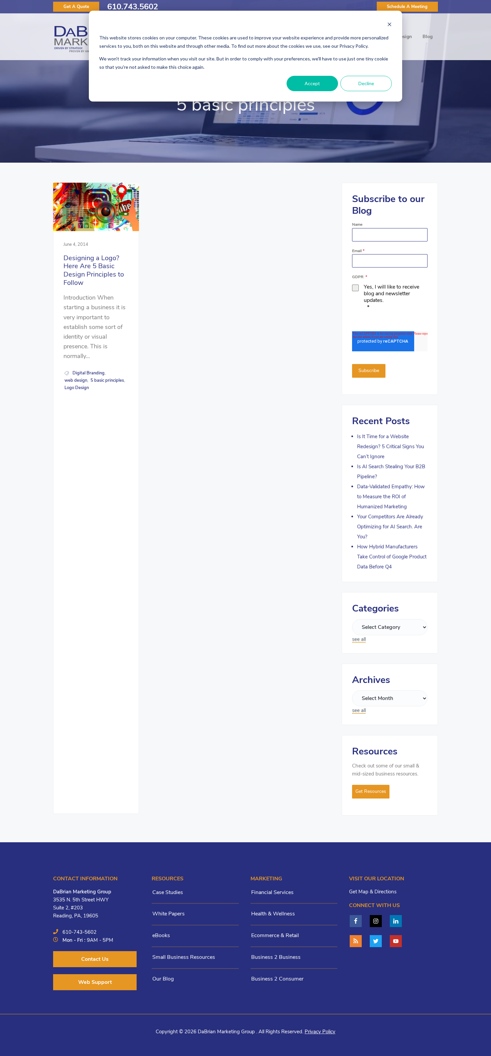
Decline (366, 83)
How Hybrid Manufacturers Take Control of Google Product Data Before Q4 (392, 556)
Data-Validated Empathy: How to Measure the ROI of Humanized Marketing (391, 496)
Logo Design (76, 388)
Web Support (95, 982)
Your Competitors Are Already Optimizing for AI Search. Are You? (390, 526)
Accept (312, 83)
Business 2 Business (276, 957)
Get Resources (370, 791)
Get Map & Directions (372, 891)
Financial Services (272, 892)
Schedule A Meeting (407, 7)
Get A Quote (76, 7)
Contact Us (95, 959)
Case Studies (167, 892)
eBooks (161, 935)
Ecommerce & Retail (275, 935)
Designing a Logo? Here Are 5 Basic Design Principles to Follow (93, 270)
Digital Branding (88, 373)
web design (75, 380)
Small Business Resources (183, 957)
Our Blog (163, 979)
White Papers (168, 913)
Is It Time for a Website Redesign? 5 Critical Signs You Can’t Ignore (390, 446)
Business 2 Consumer (277, 979)
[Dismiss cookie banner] (389, 25)
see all (359, 639)
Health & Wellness (273, 913)
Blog (428, 36)
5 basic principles (107, 380)
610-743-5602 (79, 932)
